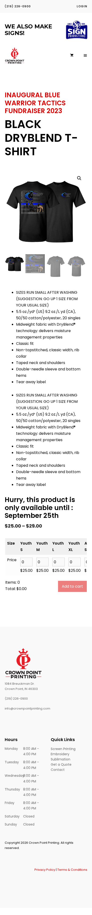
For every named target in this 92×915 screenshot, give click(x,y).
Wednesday (14, 775)
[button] (79, 178)
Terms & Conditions (72, 869)
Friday (9, 802)
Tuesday (12, 762)
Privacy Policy (44, 869)
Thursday (12, 789)
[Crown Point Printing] (15, 55)
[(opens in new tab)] (76, 37)
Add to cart (72, 586)
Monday (11, 748)
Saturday (12, 816)
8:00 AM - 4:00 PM (31, 751)
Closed (28, 816)
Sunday (11, 824)
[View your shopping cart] (72, 55)
